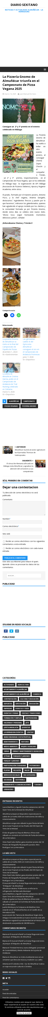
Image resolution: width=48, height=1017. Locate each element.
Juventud (26, 727)
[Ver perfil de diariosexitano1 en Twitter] (7, 978)
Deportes (8, 704)
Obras (6, 751)
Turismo (38, 785)
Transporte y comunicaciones (17, 785)
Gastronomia (31, 718)
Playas (7, 770)
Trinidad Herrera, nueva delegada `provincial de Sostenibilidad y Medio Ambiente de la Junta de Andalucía (24, 950)
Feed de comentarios (11, 997)
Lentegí (30, 732)
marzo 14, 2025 (10, 94)
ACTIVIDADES (9, 685)
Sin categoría (29, 775)
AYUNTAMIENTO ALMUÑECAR (15, 689)
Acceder (6, 989)
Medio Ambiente (11, 746)
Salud (27, 770)
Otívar (7, 756)
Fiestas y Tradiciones (31, 713)
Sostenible (20, 780)
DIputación (21, 704)
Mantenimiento (11, 742)
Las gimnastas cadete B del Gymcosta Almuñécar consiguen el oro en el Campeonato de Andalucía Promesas (31, 347)
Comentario (7, 499)
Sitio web (6, 534)
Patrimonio (34, 765)
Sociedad (8, 780)
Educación (34, 704)
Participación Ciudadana (15, 765)
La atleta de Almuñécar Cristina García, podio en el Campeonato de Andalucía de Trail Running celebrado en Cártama (10, 381)
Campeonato (29, 401)
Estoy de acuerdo (24, 1013)
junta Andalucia (11, 727)
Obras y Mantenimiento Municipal (28, 751)
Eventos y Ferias (11, 713)
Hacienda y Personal (13, 723)
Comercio (37, 694)
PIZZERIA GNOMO (29, 406)
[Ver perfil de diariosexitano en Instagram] (9, 978)
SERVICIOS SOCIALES (12, 775)
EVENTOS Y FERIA (22, 708)
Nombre (6, 519)
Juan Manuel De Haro (28, 94)
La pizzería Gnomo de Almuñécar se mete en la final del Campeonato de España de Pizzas (10, 344)
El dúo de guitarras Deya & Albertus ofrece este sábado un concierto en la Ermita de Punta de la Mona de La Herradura (24, 835)
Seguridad (37, 770)
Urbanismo (8, 789)
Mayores (25, 742)
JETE (27, 723)
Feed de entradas (9, 993)
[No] (45, 1008)
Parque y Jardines (11, 761)
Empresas (8, 708)
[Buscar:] (24, 575)
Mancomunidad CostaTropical (17, 737)
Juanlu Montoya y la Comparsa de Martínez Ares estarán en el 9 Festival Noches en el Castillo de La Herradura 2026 (22, 910)
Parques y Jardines (21, 756)
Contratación (10, 699)
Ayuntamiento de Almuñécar (16, 694)
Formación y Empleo (13, 718)
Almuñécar (14, 401)
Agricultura (23, 685)
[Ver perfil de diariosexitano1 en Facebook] (4, 978)
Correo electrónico (10, 526)
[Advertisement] (24, 41)
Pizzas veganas (11, 406)
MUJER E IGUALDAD (28, 746)
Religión (17, 770)
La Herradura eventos (13, 732)
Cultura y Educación (29, 699)
